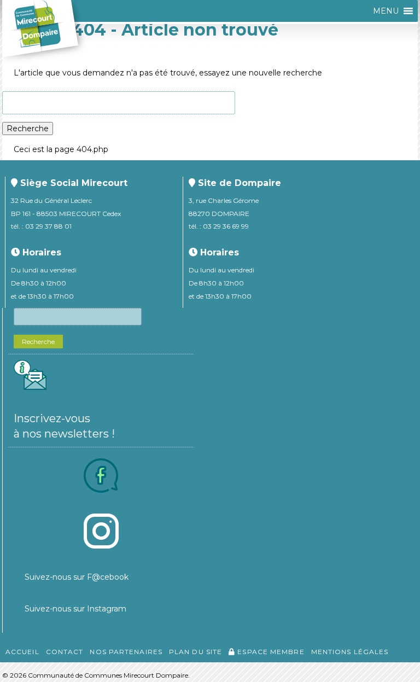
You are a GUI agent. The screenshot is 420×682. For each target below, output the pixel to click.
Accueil (22, 652)
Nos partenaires (126, 652)
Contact (65, 652)
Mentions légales (350, 652)
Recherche (28, 128)
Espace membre (269, 652)
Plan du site (195, 652)
